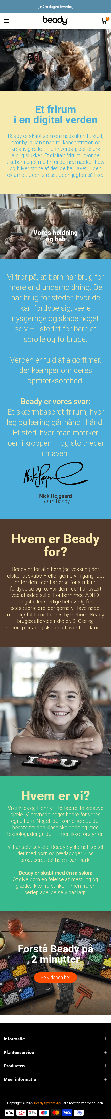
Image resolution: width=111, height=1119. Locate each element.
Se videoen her (55, 977)
